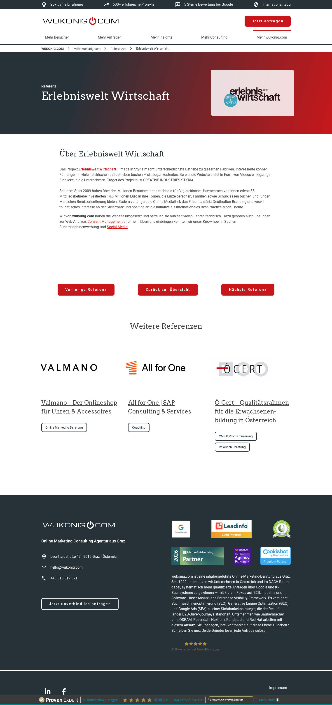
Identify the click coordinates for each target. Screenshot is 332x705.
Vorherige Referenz (86, 289)
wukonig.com (52, 49)
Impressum (278, 688)
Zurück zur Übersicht (168, 289)
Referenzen (118, 49)
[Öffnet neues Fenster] (180, 530)
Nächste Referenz (248, 289)
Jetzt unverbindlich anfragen (80, 604)
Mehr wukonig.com (87, 49)
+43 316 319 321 (63, 578)
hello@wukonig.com (66, 567)
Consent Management (105, 221)
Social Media (117, 227)
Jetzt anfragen (267, 21)
